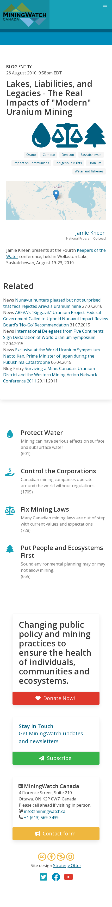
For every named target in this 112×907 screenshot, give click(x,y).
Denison (68, 154)
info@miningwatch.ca (44, 811)
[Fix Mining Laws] (68, 143)
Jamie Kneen (90, 232)
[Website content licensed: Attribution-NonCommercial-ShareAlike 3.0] (56, 857)
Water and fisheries (89, 171)
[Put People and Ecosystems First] (95, 143)
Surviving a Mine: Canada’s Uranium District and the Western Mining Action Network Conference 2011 (50, 375)
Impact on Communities (31, 163)
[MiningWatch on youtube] (68, 877)
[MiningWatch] (24, 14)
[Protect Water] (42, 143)
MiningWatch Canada (51, 786)
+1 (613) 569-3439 (41, 817)
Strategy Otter (67, 865)
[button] (56, 195)
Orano (31, 154)
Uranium (95, 163)
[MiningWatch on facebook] (56, 877)
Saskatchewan (91, 154)
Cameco (49, 154)
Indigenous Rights (69, 163)
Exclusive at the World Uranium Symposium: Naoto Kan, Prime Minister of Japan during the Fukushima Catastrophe (52, 356)
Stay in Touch (36, 726)
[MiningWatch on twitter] (43, 877)
